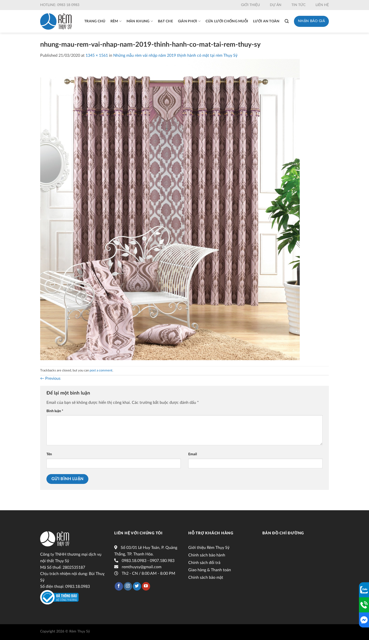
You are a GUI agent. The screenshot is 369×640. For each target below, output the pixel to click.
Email (192, 454)
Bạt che (165, 21)
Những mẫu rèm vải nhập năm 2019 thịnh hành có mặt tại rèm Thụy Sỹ (175, 55)
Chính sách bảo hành (206, 555)
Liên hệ (322, 5)
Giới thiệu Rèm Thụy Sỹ (208, 548)
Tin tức (298, 5)
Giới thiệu (250, 5)
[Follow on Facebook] (119, 586)
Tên (49, 454)
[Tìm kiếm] (287, 21)
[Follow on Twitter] (137, 586)
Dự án (275, 5)
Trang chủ (94, 21)
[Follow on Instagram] (128, 586)
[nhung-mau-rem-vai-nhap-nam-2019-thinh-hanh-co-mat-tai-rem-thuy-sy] (170, 209)
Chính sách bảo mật (205, 577)
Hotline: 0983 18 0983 (59, 5)
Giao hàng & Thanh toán (209, 570)
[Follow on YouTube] (146, 586)
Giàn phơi (187, 21)
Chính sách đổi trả (204, 563)
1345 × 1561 (97, 55)
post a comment (101, 370)
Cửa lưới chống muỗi (227, 21)
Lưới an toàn (266, 21)
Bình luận (54, 411)
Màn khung (138, 21)
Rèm (114, 21)
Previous (50, 378)
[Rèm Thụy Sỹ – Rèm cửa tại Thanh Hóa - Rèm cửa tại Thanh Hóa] (56, 21)
